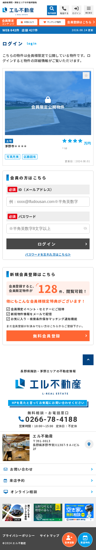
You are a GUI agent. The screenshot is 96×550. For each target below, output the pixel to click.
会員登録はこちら (79, 22)
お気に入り (29, 22)
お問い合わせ (21, 469)
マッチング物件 (54, 22)
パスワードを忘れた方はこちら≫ (48, 254)
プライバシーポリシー (18, 535)
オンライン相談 (24, 491)
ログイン (47, 244)
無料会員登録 (46, 336)
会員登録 (69, 542)
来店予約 (85, 542)
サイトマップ (49, 535)
